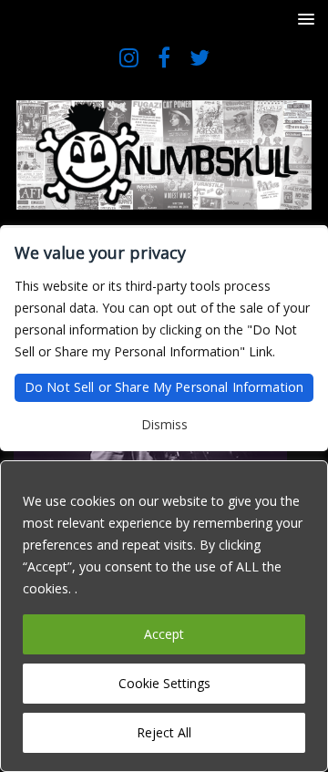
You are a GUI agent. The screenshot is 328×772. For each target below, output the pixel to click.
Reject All (164, 732)
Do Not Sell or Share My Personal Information (164, 387)
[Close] (309, 476)
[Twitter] (200, 57)
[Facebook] (164, 57)
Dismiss (164, 424)
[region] (164, 616)
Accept (164, 634)
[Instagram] (129, 57)
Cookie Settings (164, 683)
